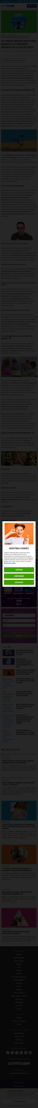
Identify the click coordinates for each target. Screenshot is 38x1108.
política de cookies (10, 563)
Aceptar (19, 570)
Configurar (19, 576)
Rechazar (19, 582)
